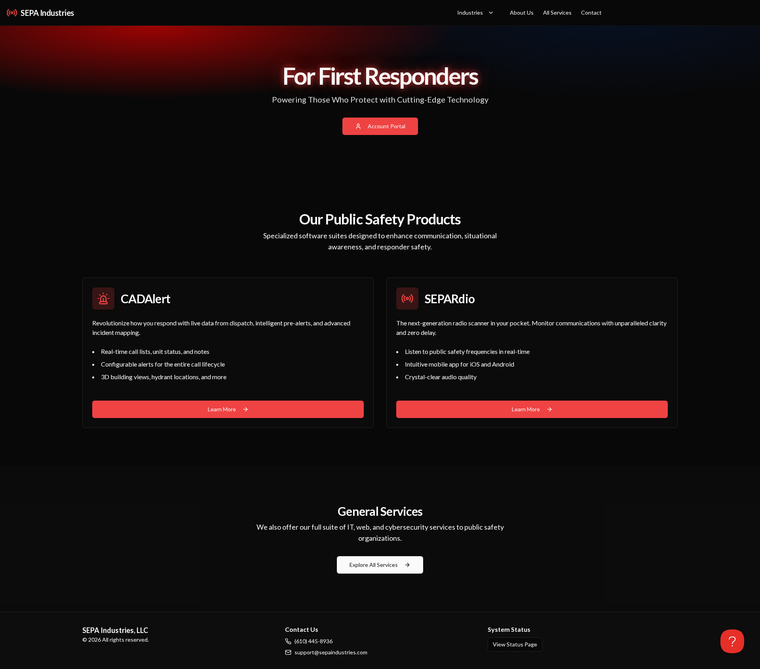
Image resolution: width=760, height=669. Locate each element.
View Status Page (515, 644)
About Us (522, 12)
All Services (557, 12)
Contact (591, 12)
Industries (470, 12)
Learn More (222, 409)
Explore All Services (374, 564)
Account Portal (386, 126)
